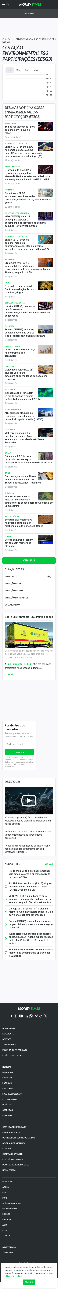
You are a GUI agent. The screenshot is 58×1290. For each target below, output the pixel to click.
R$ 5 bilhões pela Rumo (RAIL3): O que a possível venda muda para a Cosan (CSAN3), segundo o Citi (30, 886)
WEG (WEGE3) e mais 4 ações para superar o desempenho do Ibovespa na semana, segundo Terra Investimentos (25, 221)
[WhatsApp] (31, 1016)
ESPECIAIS (7, 1115)
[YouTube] (21, 1016)
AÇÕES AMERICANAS (11, 1203)
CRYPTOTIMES (9, 1247)
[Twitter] (45, 1016)
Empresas (9, 259)
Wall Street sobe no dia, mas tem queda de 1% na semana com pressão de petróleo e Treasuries (24, 438)
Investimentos (12, 166)
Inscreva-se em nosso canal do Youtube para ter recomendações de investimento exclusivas (28, 834)
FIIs (4, 1192)
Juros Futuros (12, 346)
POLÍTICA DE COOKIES (12, 1055)
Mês (18, 70)
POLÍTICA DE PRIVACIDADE (14, 1050)
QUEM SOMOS (8, 1028)
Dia (9, 70)
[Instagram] (15, 1016)
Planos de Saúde (13, 409)
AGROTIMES (7, 1252)
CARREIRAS (7, 1110)
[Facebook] (11, 1016)
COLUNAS (6, 1148)
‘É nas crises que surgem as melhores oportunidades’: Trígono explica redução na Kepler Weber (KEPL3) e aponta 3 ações (31, 938)
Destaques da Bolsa (15, 303)
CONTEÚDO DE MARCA (12, 1159)
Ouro (7, 283)
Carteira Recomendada (17, 213)
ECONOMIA (7, 1083)
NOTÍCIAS (6, 1067)
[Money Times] (30, 4)
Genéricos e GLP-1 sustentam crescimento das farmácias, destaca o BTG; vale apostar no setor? (28, 198)
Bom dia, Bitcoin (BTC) (16, 143)
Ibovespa (9, 493)
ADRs (4, 1225)
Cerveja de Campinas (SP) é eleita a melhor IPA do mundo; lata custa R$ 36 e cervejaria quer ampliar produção (31, 911)
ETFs (4, 1230)
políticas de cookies (13, 1276)
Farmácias (10, 190)
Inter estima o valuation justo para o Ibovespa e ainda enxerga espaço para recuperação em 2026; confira (29, 501)
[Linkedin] (26, 1016)
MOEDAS (6, 1214)
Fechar (29, 1282)
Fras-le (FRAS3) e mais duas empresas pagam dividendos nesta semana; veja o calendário (31, 924)
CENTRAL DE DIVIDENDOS (13, 1143)
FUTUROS (6, 1219)
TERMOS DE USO (9, 1044)
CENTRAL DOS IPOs (11, 1132)
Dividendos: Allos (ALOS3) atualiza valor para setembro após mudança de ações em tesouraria (26, 374)
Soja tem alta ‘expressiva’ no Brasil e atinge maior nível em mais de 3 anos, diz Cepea (24, 522)
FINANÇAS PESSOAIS (12, 1094)
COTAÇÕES (7, 1182)
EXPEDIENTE (8, 1034)
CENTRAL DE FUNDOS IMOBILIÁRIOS (18, 1138)
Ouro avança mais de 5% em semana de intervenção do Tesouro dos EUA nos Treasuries (23, 479)
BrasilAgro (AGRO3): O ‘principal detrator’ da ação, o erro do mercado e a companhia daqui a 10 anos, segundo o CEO (27, 268)
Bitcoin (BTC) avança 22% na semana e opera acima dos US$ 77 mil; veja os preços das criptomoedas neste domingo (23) (24, 151)
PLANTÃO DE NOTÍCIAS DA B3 (15, 1165)
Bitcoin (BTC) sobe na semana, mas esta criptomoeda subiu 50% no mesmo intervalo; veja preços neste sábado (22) (27, 244)
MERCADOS (7, 1072)
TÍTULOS (6, 1236)
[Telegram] (36, 1016)
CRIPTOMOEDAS (9, 1209)
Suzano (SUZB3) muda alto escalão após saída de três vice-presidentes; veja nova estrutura (25, 332)
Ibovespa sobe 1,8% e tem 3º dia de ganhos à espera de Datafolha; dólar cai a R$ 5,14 (22, 396)
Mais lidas (12, 864)
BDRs (4, 1198)
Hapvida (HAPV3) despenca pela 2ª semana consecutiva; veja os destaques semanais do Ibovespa (28, 311)
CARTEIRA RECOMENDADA (14, 1127)
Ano (27, 70)
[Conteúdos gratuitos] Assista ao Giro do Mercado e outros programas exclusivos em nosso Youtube (28, 820)
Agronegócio (12, 516)
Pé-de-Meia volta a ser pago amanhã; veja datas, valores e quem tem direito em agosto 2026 (29, 874)
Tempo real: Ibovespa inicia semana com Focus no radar (20, 129)
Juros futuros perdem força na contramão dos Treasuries (20, 352)
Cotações (29, 13)
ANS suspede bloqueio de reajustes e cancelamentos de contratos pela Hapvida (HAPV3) (24, 416)
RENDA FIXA (7, 1088)
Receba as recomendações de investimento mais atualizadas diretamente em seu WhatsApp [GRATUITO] (28, 848)
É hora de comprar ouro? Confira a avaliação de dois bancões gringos (20, 289)
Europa (8, 536)
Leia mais (9, 674)
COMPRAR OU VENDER (12, 1154)
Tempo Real (10, 123)
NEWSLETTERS (8, 1170)
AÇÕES (5, 1187)
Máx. (35, 70)
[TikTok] (40, 1016)
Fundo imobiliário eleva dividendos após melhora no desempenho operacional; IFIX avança (31, 952)
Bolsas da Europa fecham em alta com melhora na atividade (19, 543)
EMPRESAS (7, 1078)
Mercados (10, 389)
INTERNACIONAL (9, 1099)
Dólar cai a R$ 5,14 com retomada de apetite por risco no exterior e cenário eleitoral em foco (29, 459)
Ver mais (29, 560)
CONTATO (6, 1039)
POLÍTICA (6, 1105)
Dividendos (10, 366)
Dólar (8, 453)
